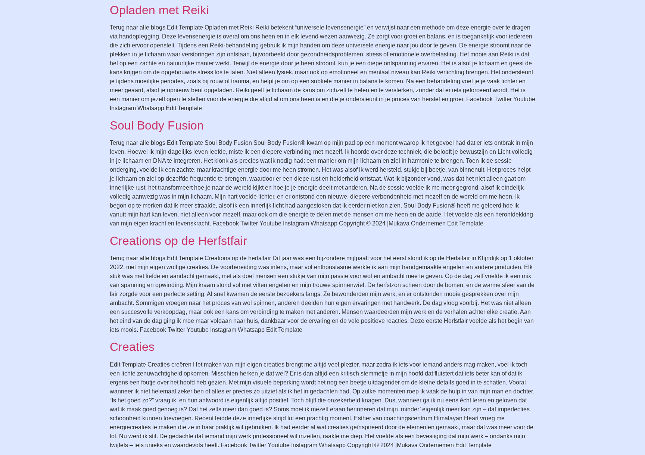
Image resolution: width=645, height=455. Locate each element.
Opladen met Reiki (159, 10)
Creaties (132, 346)
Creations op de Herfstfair (178, 240)
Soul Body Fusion (157, 125)
